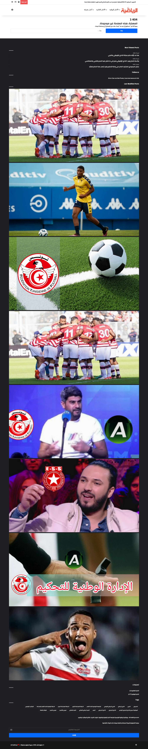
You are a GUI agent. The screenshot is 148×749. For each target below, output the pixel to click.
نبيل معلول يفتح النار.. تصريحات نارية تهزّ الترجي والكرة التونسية (105, 2)
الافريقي (136, 706)
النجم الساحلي (72, 710)
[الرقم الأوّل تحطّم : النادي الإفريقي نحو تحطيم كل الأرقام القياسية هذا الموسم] (74, 125)
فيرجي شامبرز (53, 710)
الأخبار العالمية (100, 9)
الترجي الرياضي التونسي (109, 706)
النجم (94, 710)
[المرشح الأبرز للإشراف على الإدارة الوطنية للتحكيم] (74, 569)
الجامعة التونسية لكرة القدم (94, 706)
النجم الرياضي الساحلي (84, 710)
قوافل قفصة (43, 710)
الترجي (129, 706)
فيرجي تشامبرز (62, 710)
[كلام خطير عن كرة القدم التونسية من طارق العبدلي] (74, 421)
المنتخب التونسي (29, 706)
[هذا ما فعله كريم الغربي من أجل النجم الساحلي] (74, 495)
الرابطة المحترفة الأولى (78, 706)
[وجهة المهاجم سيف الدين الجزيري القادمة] (74, 643)
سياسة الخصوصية (134, 723)
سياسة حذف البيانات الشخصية (109, 723)
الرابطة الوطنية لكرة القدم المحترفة (46, 706)
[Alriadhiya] (129, 10)
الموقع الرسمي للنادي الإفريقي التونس (128, 710)
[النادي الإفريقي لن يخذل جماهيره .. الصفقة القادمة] (74, 347)
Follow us (135, 72)
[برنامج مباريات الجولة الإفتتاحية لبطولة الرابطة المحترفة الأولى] (74, 273)
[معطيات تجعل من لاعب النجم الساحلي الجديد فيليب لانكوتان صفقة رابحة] (74, 199)
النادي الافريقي (102, 710)
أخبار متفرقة (88, 9)
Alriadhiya (14, 745)
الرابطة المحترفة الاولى (63, 706)
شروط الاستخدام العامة (124, 723)
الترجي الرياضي (121, 706)
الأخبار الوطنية (114, 9)
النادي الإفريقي (112, 710)
